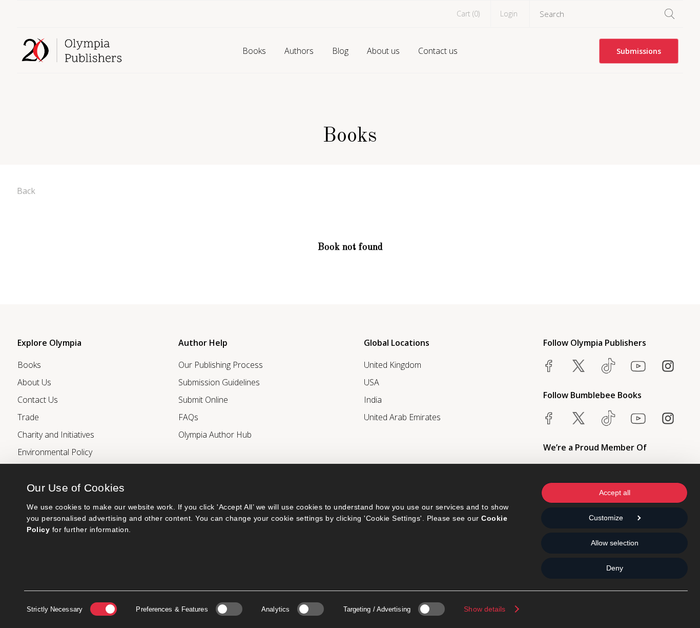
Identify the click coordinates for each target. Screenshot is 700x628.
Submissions (638, 51)
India (373, 399)
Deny (614, 568)
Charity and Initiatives (55, 434)
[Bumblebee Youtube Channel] (638, 418)
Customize (606, 518)
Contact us (438, 50)
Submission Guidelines (219, 382)
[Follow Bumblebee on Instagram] (668, 418)
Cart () (468, 13)
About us (383, 50)
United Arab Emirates (402, 417)
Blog (340, 50)
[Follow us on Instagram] (668, 366)
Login (509, 13)
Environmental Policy (54, 452)
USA (371, 382)
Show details (484, 609)
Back (26, 191)
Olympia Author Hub (215, 434)
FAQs (188, 417)
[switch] (229, 609)
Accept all (614, 492)
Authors (299, 50)
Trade (28, 417)
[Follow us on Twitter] (578, 366)
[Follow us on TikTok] (608, 366)
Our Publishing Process (220, 364)
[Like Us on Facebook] (549, 366)
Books (254, 50)
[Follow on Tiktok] (608, 418)
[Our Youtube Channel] (638, 366)
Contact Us (37, 399)
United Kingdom (392, 364)
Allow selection (615, 543)
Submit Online (203, 399)
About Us (34, 382)
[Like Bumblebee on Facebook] (549, 418)
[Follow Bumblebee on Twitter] (578, 418)
